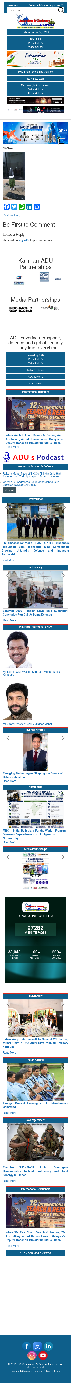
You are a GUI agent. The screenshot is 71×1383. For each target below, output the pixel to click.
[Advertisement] (35, 1293)
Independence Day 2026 (35, 32)
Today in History (35, 370)
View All (9, 490)
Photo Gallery (35, 43)
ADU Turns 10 (35, 376)
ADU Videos (35, 383)
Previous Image (12, 215)
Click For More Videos (35, 1253)
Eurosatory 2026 (35, 355)
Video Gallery (35, 46)
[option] (19, 277)
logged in (24, 240)
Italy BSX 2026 (35, 78)
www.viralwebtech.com (48, 1370)
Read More (12, 446)
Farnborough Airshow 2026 (35, 85)
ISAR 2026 (35, 39)
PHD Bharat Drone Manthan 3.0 (35, 71)
